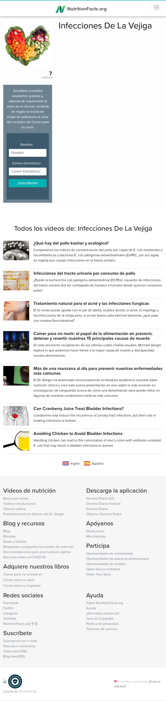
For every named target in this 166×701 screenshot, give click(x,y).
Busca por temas (15, 498)
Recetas (9, 536)
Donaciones (95, 531)
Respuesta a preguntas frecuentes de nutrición (38, 546)
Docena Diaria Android (103, 503)
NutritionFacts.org (86, 8)
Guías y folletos (14, 541)
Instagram (10, 613)
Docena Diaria (96, 508)
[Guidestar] (5, 681)
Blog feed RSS (14, 656)
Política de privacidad (102, 623)
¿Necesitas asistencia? (102, 613)
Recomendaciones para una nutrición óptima (37, 551)
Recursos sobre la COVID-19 (24, 557)
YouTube (9, 618)
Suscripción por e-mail (20, 640)
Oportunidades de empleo (106, 563)
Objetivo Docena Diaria (103, 513)
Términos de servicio (101, 628)
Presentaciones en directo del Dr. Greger (33, 513)
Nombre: (27, 144)
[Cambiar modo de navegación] (156, 7)
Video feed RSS (15, 651)
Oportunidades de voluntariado (109, 553)
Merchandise (96, 536)
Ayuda (91, 608)
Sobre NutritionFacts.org (104, 602)
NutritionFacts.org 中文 (20, 623)
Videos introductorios (19, 503)
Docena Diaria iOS (100, 498)
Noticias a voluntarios (19, 646)
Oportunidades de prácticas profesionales (117, 558)
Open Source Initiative (103, 569)
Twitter (8, 608)
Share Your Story (98, 574)
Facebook (10, 602)
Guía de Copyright (100, 618)
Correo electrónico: (27, 163)
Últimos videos (14, 508)
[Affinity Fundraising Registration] (15, 681)
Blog (6, 531)
